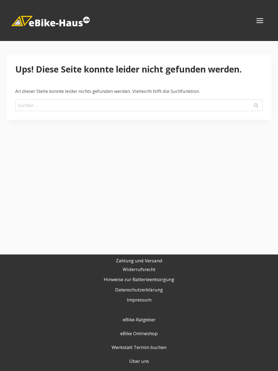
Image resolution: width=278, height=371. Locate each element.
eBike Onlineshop (139, 333)
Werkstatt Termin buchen (139, 347)
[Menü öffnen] (262, 20)
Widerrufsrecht (139, 269)
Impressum (139, 300)
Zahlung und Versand (139, 260)
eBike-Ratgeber (139, 319)
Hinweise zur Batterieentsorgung (139, 279)
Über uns (139, 361)
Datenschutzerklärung (139, 290)
